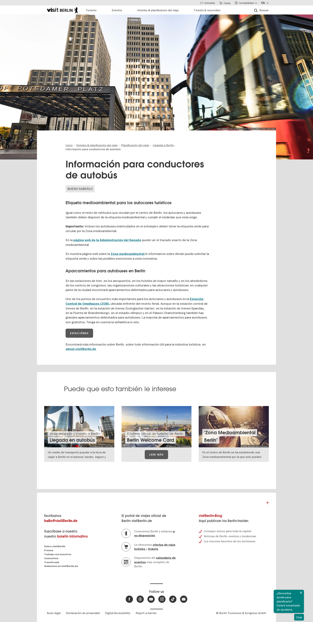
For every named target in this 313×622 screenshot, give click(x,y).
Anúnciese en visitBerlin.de (61, 566)
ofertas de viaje (164, 545)
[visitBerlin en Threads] (140, 599)
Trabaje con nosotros (57, 554)
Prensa (48, 550)
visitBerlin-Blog (210, 516)
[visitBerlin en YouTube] (151, 599)
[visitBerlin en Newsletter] (183, 599)
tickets (153, 549)
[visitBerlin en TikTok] (172, 599)
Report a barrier (146, 613)
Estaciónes (79, 333)
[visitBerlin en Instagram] (162, 599)
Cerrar (301, 592)
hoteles (139, 549)
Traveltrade (51, 562)
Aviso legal (53, 613)
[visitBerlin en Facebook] (129, 599)
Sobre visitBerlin (54, 546)
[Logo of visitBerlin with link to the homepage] (62, 10)
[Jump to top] (267, 504)
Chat (299, 617)
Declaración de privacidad (83, 613)
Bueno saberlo (80, 189)
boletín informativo (72, 536)
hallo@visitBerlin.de (61, 521)
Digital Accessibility (117, 613)
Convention (51, 558)
